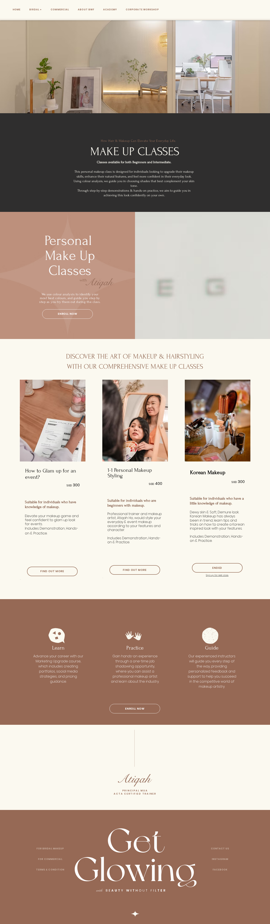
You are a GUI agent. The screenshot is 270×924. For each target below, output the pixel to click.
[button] (220, 849)
